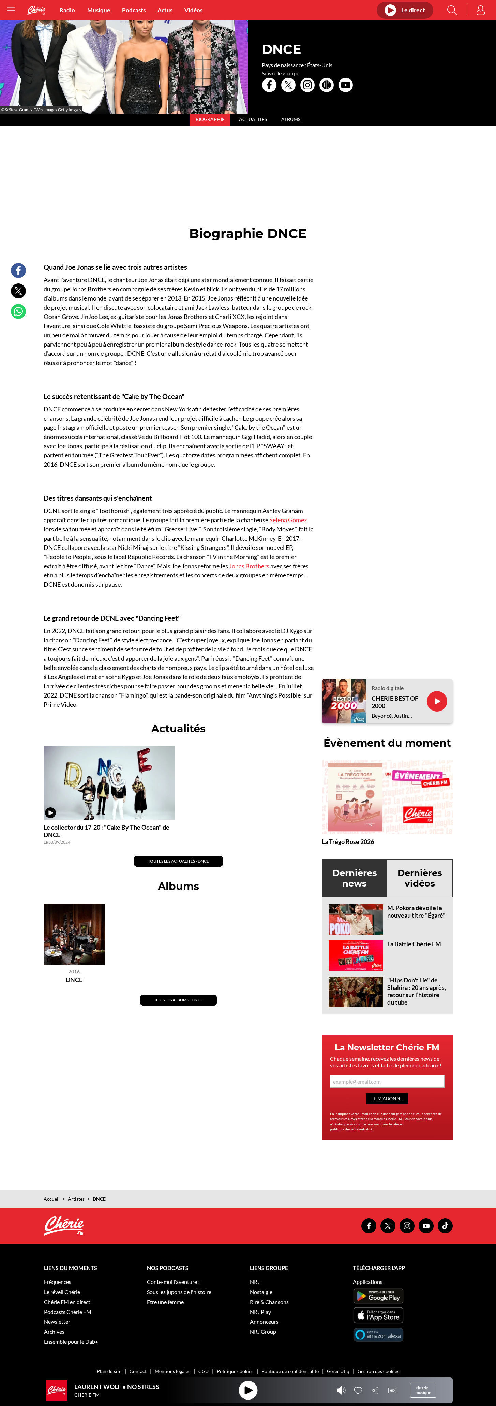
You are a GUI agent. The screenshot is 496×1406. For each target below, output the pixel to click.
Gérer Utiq (338, 1371)
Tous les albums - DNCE (178, 999)
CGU (203, 1371)
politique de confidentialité (351, 1129)
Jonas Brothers (249, 566)
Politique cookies (235, 1371)
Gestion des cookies (378, 1371)
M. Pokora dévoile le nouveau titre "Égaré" (416, 911)
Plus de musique (423, 1390)
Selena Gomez (288, 520)
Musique (98, 10)
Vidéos (193, 10)
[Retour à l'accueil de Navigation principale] (36, 10)
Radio (67, 10)
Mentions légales (172, 1371)
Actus (164, 10)
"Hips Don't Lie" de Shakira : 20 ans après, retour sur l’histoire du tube (416, 991)
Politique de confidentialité (290, 1371)
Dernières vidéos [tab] (419, 878)
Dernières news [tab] (354, 878)
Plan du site (109, 1371)
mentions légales (386, 1124)
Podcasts (134, 10)
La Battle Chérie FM (414, 944)
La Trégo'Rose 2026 (348, 841)
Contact (138, 1371)
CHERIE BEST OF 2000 (395, 702)
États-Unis (319, 65)
